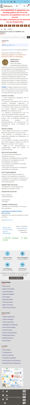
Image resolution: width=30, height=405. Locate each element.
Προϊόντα (12, 50)
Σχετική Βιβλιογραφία (7, 232)
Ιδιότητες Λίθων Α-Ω (9, 45)
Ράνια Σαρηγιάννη (22, 228)
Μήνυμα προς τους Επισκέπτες (7, 228)
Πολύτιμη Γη (9, 220)
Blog (5, 29)
